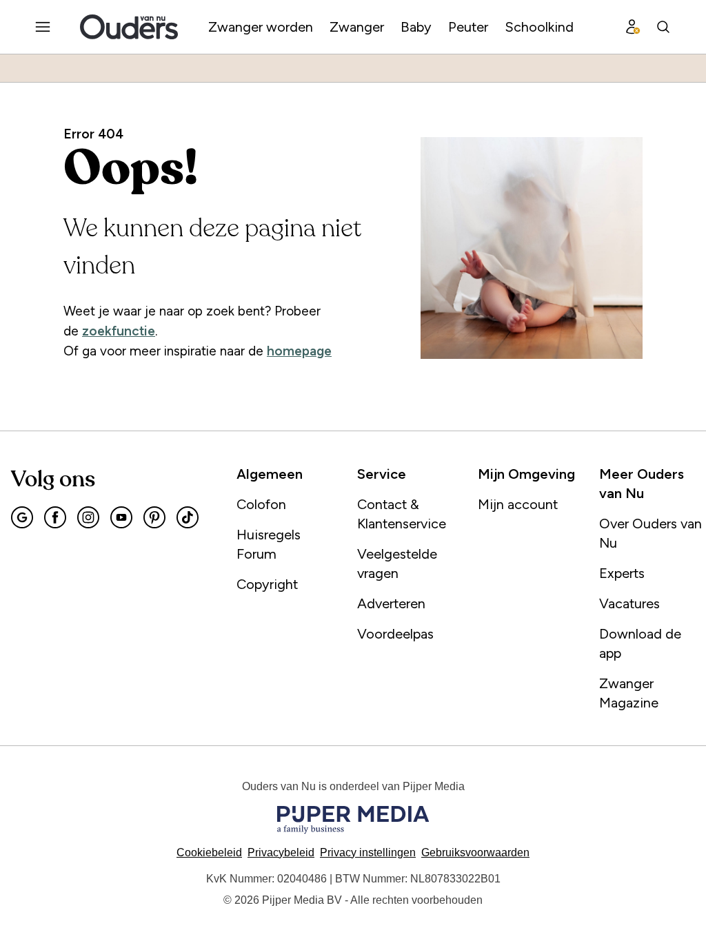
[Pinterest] (154, 517)
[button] (368, 852)
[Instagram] (88, 517)
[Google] (22, 517)
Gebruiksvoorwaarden (475, 852)
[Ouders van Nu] (129, 26)
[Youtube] (121, 517)
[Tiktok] (187, 517)
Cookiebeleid (209, 852)
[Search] (663, 27)
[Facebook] (55, 517)
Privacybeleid (281, 852)
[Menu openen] (42, 27)
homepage (299, 351)
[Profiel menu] (633, 27)
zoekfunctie (118, 331)
